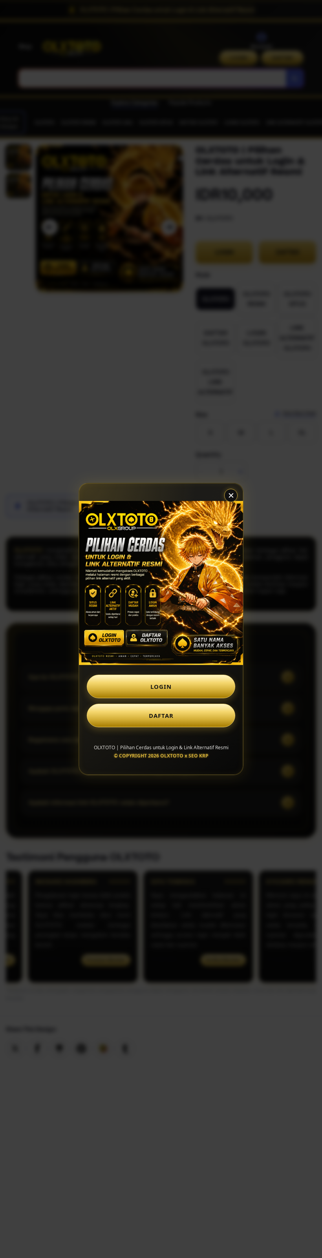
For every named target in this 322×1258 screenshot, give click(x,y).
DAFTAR (161, 715)
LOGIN (161, 686)
